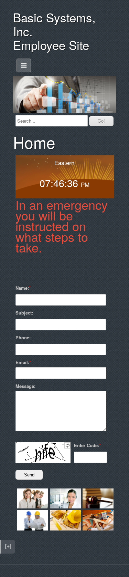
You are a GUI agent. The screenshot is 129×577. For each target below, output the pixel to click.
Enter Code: (86, 445)
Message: (25, 386)
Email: (22, 362)
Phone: (23, 337)
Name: (22, 288)
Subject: (24, 313)
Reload (67, 445)
